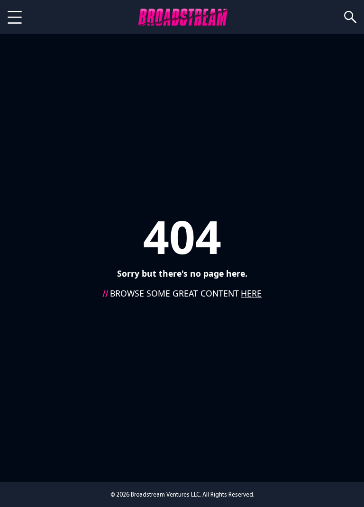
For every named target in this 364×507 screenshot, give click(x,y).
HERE (251, 293)
